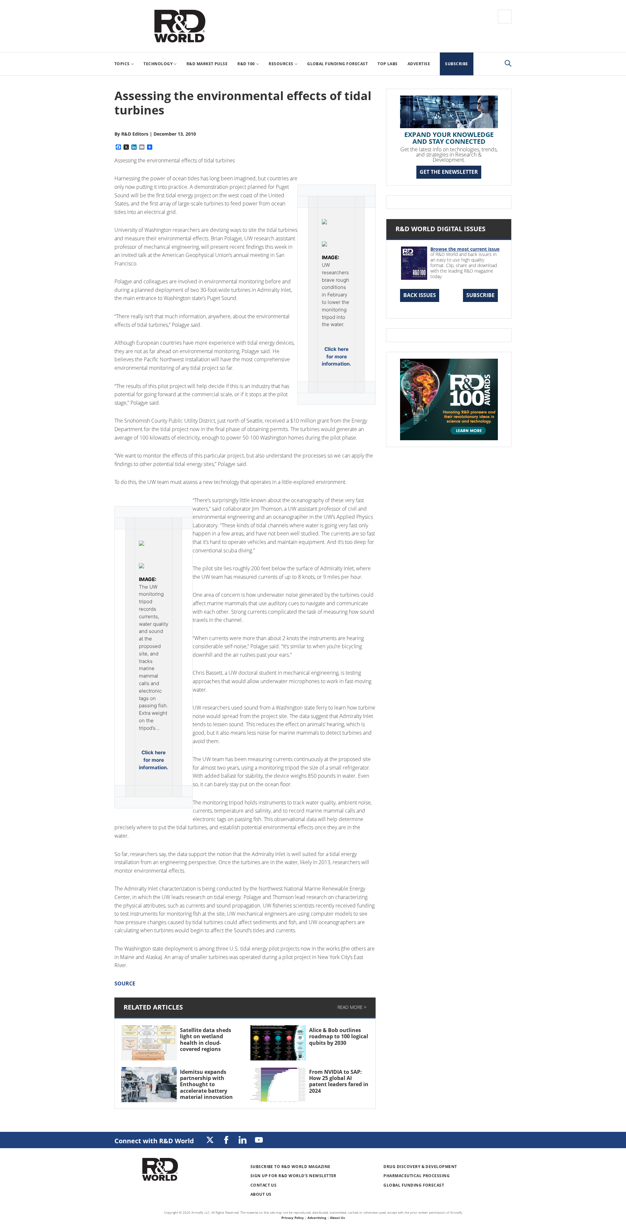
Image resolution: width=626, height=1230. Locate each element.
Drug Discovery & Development (420, 1166)
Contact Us (263, 1185)
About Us (261, 1194)
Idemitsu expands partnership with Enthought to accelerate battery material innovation (206, 1084)
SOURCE (124, 983)
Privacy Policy (292, 1217)
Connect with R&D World (154, 1140)
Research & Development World (179, 26)
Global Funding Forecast (413, 1185)
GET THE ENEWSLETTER (449, 171)
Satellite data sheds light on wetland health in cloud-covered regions (205, 1040)
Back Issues (419, 295)
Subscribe (480, 295)
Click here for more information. (336, 356)
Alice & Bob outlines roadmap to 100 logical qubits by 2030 (338, 1036)
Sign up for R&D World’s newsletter (293, 1175)
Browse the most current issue (464, 249)
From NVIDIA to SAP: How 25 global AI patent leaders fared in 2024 (338, 1081)
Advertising (316, 1217)
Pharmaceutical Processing (416, 1175)
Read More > (351, 1007)
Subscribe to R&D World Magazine (290, 1166)
